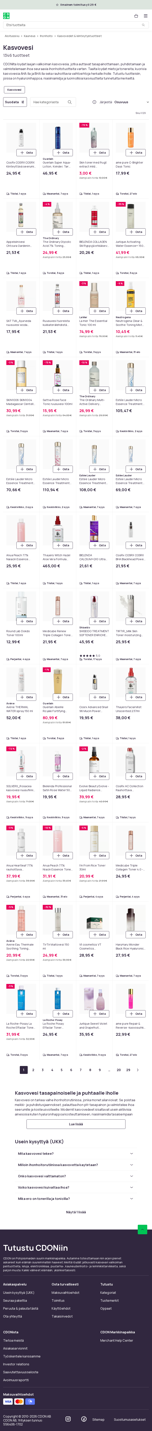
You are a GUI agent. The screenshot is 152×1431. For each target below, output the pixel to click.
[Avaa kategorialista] (145, 16)
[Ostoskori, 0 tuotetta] (136, 16)
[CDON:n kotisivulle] (6, 16)
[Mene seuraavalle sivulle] (138, 1070)
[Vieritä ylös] (142, 1229)
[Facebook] (84, 1418)
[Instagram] (68, 1418)
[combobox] (76, 24)
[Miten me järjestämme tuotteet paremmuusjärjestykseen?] (94, 102)
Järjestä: (106, 102)
